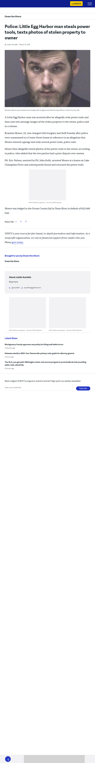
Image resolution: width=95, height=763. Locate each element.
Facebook (15, 221)
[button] (8, 759)
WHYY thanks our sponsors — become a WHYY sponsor (45, 202)
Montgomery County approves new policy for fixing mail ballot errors (34, 344)
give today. (18, 242)
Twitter (20, 221)
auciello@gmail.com (32, 287)
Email (25, 221)
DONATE (77, 3)
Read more (13, 281)
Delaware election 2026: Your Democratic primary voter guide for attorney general (39, 353)
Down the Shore (13, 16)
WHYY (9, 4)
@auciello (16, 287)
